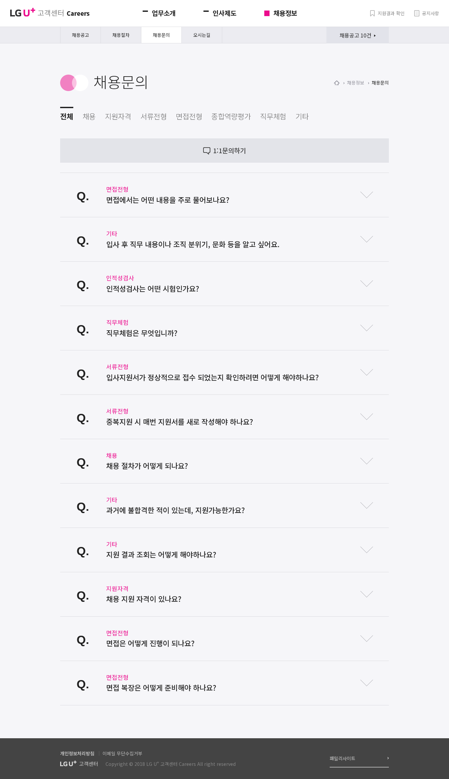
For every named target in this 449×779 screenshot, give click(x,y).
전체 (66, 116)
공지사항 (430, 13)
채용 (89, 116)
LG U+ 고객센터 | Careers (49, 12)
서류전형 (153, 116)
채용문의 (161, 35)
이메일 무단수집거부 (122, 753)
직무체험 (273, 116)
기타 (302, 116)
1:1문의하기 (229, 150)
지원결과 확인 (391, 13)
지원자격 (118, 116)
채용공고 (80, 35)
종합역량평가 (231, 116)
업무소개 (164, 13)
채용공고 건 (355, 35)
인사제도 (224, 13)
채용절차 (121, 35)
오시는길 (201, 35)
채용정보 (285, 13)
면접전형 (189, 116)
